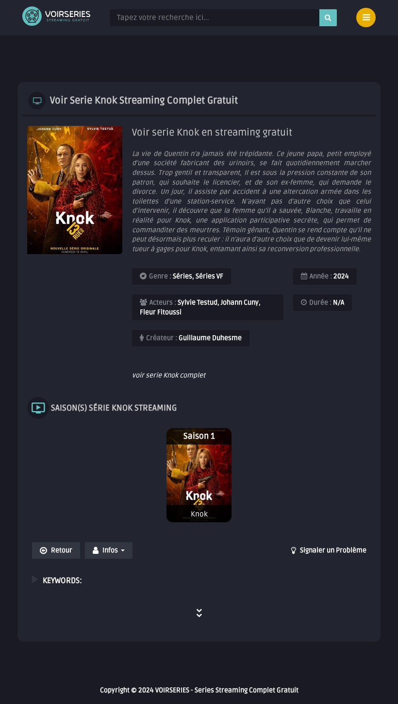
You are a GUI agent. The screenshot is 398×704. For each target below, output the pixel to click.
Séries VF (209, 276)
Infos (110, 550)
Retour (61, 550)
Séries (182, 276)
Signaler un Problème (333, 550)
